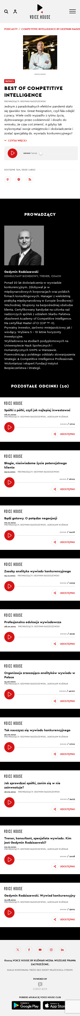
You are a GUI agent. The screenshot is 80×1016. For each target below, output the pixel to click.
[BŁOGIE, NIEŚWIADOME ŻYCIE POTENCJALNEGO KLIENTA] (9, 482)
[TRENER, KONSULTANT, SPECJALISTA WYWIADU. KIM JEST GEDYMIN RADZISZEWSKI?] (9, 859)
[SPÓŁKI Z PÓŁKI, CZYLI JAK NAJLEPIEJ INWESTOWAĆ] (9, 427)
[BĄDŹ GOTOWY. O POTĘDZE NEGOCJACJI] (9, 535)
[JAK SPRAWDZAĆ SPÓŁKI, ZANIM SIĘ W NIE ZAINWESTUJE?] (9, 802)
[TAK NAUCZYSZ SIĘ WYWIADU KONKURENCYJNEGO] (9, 747)
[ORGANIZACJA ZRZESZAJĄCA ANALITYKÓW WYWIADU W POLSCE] (9, 694)
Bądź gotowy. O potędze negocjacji (30, 518)
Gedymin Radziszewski (33, 101)
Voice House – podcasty (40, 11)
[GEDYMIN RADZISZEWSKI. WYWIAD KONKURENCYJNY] (9, 912)
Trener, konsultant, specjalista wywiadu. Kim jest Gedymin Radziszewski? (37, 840)
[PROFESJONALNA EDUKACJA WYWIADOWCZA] (9, 637)
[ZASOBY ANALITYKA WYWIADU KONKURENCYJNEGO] (9, 586)
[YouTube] (40, 949)
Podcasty (10, 29)
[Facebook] (29, 949)
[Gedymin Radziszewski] (40, 298)
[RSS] (29, 179)
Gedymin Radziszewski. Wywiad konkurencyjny (39, 895)
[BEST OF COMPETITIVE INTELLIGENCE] (12, 153)
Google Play (26, 1005)
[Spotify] (18, 179)
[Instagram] (51, 949)
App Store (55, 1005)
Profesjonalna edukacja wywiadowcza (32, 622)
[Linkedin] (62, 949)
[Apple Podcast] (7, 179)
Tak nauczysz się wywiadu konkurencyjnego (37, 730)
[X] (18, 949)
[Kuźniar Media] (40, 986)
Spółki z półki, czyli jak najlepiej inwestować (37, 410)
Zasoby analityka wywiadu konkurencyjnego (37, 571)
